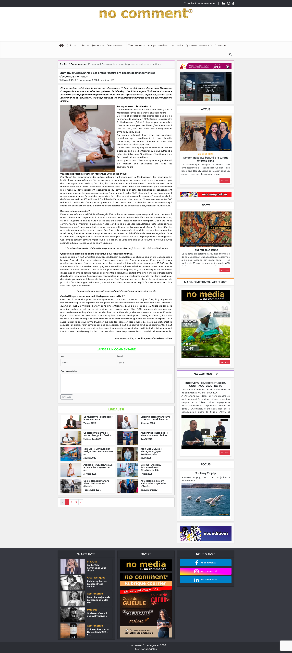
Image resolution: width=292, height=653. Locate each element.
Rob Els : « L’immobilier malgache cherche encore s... (98, 451)
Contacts (220, 45)
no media (177, 45)
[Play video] (205, 432)
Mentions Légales (146, 648)
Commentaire (69, 371)
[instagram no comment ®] (228, 3)
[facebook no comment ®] (219, 3)
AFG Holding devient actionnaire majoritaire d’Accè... (153, 483)
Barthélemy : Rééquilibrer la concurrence (97, 418)
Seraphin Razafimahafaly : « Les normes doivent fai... (155, 418)
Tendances (135, 45)
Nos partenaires (158, 45)
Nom (63, 356)
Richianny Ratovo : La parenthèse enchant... (97, 584)
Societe (96, 45)
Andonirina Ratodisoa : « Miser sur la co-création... (154, 434)
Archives (87, 554)
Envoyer (66, 397)
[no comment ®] (233, 3)
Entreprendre (78, 64)
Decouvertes (115, 45)
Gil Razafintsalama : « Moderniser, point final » (97, 434)
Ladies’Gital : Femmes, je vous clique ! (96, 568)
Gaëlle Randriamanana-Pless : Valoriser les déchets (96, 483)
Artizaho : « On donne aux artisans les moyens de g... (97, 467)
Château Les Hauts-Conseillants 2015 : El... (98, 632)
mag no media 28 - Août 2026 (205, 282)
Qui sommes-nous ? (199, 45)
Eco (83, 45)
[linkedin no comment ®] (223, 3)
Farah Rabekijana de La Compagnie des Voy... (98, 600)
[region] (205, 169)
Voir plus (224, 180)
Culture (71, 45)
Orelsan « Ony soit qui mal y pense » (97, 614)
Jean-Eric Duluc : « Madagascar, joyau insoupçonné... (151, 451)
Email (120, 356)
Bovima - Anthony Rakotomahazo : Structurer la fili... (151, 467)
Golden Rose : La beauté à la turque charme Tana (205, 159)
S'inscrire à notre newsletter (199, 3)
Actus (205, 109)
